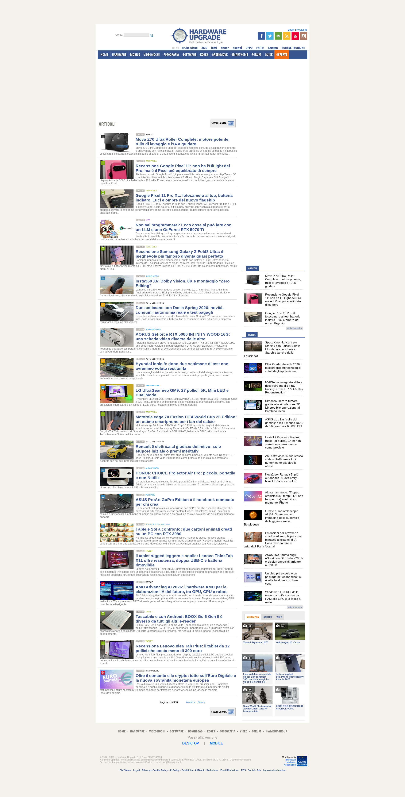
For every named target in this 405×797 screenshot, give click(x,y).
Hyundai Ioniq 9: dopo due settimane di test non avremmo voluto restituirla (182, 366)
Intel (214, 48)
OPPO (249, 48)
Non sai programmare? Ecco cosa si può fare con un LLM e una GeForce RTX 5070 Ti (184, 227)
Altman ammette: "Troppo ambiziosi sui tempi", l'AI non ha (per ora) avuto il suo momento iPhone (284, 497)
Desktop (190, 743)
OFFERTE (281, 54)
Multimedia (253, 617)
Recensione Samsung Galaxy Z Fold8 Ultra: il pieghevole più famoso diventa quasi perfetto (179, 253)
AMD (204, 48)
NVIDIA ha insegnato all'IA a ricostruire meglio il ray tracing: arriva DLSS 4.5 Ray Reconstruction (284, 387)
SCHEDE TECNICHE (293, 48)
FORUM (256, 54)
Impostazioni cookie (274, 770)
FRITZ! (260, 48)
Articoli (252, 268)
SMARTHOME (239, 54)
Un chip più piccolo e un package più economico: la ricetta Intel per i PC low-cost (283, 578)
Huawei (237, 48)
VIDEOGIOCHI (152, 54)
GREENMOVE (220, 54)
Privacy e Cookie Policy (155, 770)
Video (279, 617)
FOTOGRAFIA (171, 54)
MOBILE (135, 54)
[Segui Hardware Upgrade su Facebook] (261, 36)
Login (291, 29)
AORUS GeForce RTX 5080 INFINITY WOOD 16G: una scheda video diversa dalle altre (183, 336)
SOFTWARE (189, 54)
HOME (104, 54)
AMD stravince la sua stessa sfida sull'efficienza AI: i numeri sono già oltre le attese (284, 461)
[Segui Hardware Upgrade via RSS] (286, 36)
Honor (225, 48)
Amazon (273, 48)
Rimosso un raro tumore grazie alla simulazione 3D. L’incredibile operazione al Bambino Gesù (283, 406)
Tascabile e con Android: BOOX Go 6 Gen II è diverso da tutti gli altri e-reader (179, 618)
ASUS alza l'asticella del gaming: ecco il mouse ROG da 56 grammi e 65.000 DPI (284, 423)
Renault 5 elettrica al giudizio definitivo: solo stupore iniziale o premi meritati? (178, 448)
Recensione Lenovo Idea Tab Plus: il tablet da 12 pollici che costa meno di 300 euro (183, 648)
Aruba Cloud (190, 48)
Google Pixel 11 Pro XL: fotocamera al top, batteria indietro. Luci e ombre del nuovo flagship (184, 197)
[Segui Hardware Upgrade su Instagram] (303, 36)
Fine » (201, 702)
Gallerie (267, 617)
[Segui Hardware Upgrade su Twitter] (270, 36)
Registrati (301, 29)
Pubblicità (187, 770)
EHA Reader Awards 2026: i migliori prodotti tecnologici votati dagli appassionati (283, 368)
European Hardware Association (290, 762)
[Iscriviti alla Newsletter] (278, 36)
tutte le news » (295, 607)
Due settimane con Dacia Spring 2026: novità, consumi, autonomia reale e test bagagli (180, 310)
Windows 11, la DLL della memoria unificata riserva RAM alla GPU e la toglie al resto (283, 597)
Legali (136, 770)
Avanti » (190, 702)
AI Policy (175, 770)
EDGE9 (204, 54)
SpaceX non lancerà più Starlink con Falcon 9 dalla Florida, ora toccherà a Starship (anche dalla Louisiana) (272, 349)
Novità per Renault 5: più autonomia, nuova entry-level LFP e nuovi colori (281, 478)
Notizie (251, 334)
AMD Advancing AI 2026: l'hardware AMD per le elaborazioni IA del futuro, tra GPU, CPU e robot (181, 589)
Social (251, 770)
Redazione (212, 770)
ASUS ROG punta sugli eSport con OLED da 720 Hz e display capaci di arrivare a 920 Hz (284, 560)
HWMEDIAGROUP (276, 731)
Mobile (216, 743)
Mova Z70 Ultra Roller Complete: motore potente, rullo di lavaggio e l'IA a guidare (183, 141)
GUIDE (269, 54)
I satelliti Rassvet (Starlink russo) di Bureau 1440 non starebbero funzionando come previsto (283, 442)
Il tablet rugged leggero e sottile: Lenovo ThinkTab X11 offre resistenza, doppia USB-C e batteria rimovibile (184, 560)
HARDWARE (119, 54)
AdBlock (199, 770)
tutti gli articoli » (294, 328)
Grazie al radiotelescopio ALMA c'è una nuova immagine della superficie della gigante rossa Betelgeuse (271, 517)
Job (259, 770)
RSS (243, 770)
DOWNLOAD (195, 731)
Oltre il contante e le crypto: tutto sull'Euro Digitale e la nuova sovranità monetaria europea (186, 677)
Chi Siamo (125, 770)
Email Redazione (229, 770)
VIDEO (243, 731)
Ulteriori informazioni (240, 759)
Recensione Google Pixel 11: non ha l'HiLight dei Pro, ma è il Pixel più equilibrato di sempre (183, 168)
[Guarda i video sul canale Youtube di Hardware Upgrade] (295, 36)
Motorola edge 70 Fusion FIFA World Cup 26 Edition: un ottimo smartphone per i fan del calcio (186, 419)
